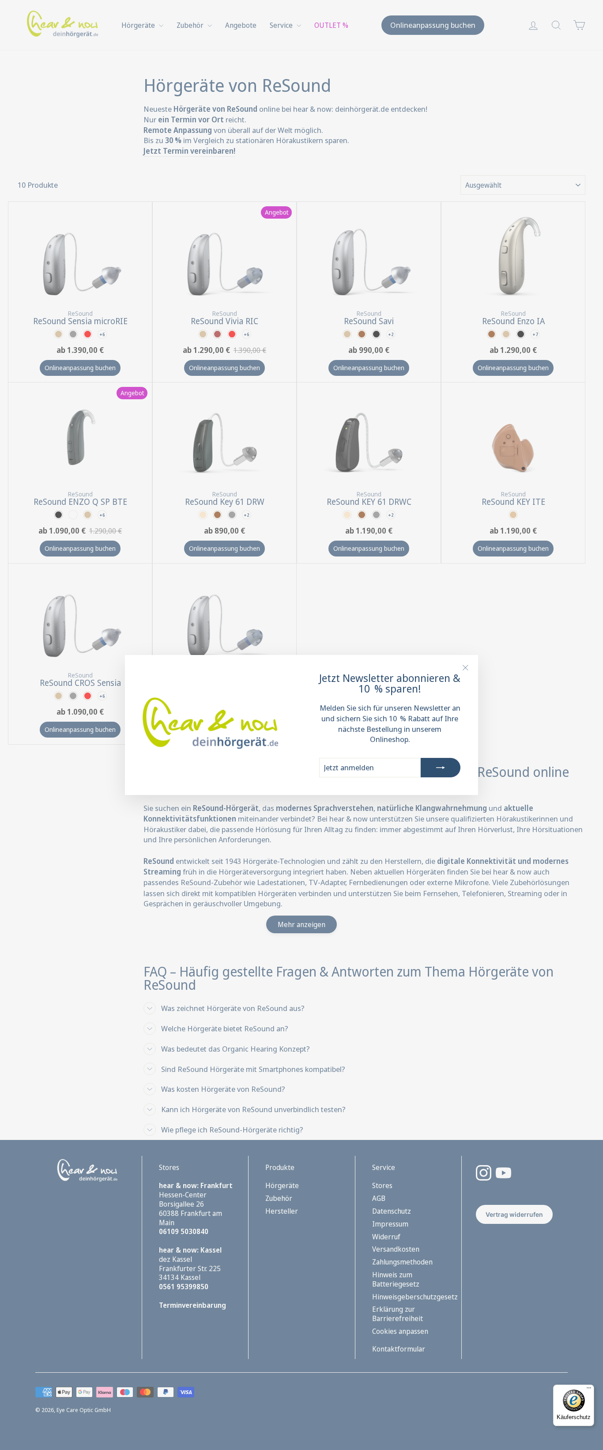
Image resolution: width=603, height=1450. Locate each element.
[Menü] (589, 1390)
